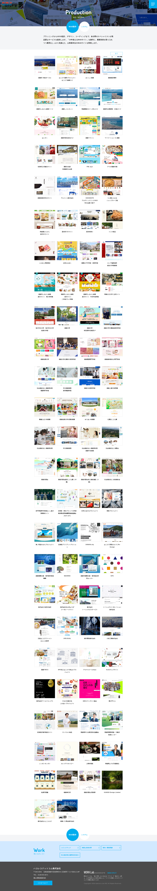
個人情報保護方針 (40, 878)
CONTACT (43, 883)
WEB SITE (111, 873)
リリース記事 (44, 67)
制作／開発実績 (108, 847)
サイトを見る (44, 62)
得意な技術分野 (87, 847)
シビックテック (66, 847)
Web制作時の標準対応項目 (69, 855)
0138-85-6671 (43, 875)
